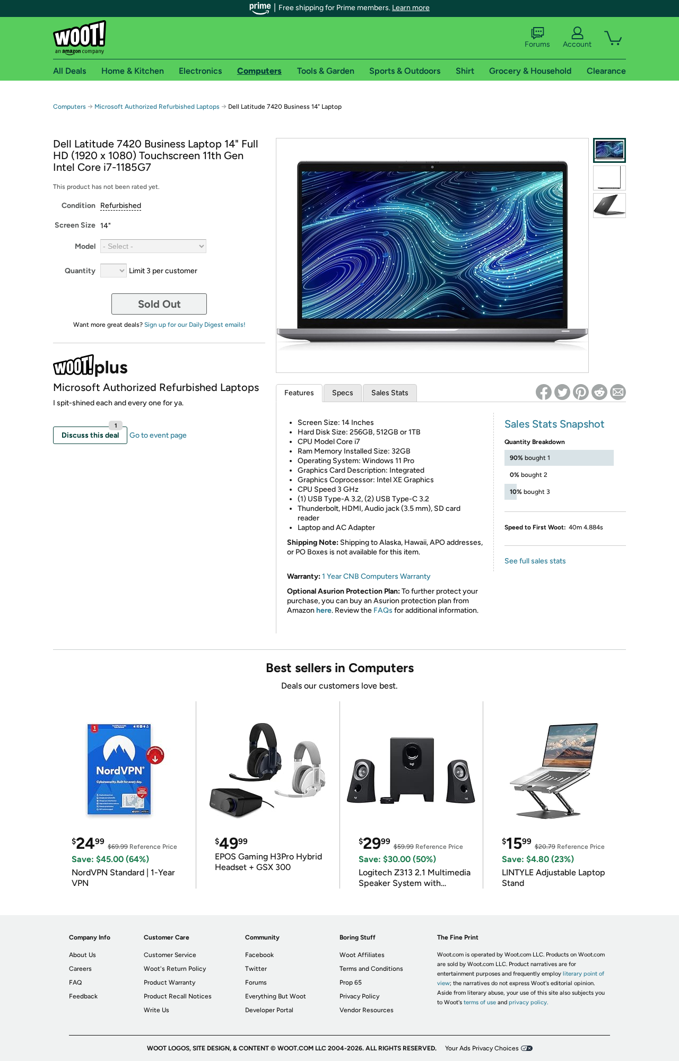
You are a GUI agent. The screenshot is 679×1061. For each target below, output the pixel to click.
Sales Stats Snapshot (554, 424)
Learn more (411, 7)
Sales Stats (389, 392)
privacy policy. (528, 1002)
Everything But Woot (275, 996)
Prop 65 (351, 982)
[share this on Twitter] (562, 392)
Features (299, 392)
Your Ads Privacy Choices (482, 1048)
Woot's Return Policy (175, 968)
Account (577, 44)
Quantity (80, 270)
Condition (78, 205)
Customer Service (170, 955)
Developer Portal (269, 1010)
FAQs (383, 610)
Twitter (256, 968)
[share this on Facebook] (544, 392)
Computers (69, 106)
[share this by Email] (618, 392)
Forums (537, 44)
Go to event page (158, 435)
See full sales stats (535, 561)
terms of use (480, 1002)
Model (85, 246)
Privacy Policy (359, 996)
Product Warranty (169, 982)
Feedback (83, 996)
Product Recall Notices (178, 996)
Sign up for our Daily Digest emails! (195, 324)
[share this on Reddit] (599, 392)
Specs (342, 392)
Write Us (156, 1010)
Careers (80, 968)
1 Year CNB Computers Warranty (376, 576)
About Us (82, 955)
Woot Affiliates (362, 955)
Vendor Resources (367, 1010)
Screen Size (75, 225)
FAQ (75, 982)
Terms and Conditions (371, 968)
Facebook (259, 955)
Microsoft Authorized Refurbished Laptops (157, 106)
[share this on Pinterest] (581, 392)
